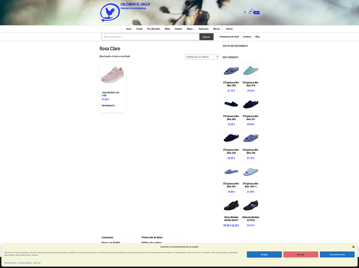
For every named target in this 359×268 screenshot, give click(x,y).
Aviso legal (37, 263)
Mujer (167, 29)
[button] (353, 246)
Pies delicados (153, 29)
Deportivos (204, 29)
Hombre (178, 29)
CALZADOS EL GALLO (135, 4)
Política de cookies (10, 263)
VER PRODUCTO (108, 106)
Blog (257, 36)
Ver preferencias (337, 254)
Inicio (128, 29)
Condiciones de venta (229, 36)
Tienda (139, 29)
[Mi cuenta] (245, 12)
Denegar (301, 254)
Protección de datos (25, 263)
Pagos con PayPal (111, 242)
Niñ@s (190, 29)
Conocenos (107, 237)
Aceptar (264, 254)
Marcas (216, 29)
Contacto (247, 36)
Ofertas (229, 29)
